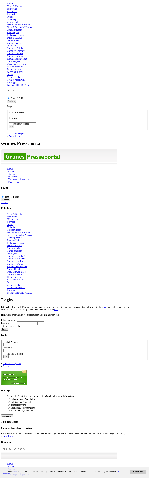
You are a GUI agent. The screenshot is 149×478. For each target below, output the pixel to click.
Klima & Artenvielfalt (17, 58)
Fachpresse (12, 9)
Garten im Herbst (15, 53)
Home (10, 3)
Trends (10, 74)
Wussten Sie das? (15, 72)
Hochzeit (11, 14)
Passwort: (5, 323)
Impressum (13, 176)
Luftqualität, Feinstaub (21, 402)
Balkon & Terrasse (15, 35)
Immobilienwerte (18, 405)
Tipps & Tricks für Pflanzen (19, 27)
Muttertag (11, 19)
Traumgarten (13, 45)
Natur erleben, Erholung (22, 410)
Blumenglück (13, 32)
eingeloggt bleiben (13, 326)
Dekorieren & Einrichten (18, 24)
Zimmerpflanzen (14, 30)
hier (105, 307)
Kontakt (11, 171)
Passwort (13, 118)
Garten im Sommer (15, 51)
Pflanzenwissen (14, 69)
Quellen (11, 174)
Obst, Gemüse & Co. (16, 64)
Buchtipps (11, 82)
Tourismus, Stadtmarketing (23, 408)
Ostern (10, 16)
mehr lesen (8, 436)
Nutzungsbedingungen (18, 179)
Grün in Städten (14, 77)
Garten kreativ (13, 40)
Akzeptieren (138, 472)
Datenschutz (13, 182)
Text (12, 98)
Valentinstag (12, 11)
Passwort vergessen (18, 133)
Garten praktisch (14, 43)
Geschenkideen (14, 22)
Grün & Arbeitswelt (16, 79)
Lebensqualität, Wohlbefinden (24, 399)
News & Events (14, 6)
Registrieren (14, 136)
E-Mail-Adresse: (8, 320)
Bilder (21, 98)
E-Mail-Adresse (16, 112)
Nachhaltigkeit (13, 61)
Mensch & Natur (14, 66)
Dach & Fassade (14, 37)
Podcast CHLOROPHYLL (19, 85)
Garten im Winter (15, 56)
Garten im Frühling (16, 48)
